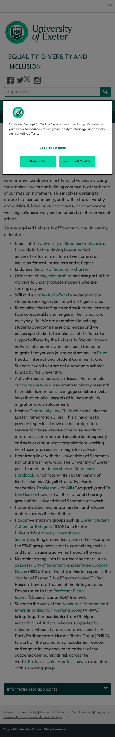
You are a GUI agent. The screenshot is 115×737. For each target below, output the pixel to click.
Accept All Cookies (77, 161)
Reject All (37, 161)
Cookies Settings (53, 147)
